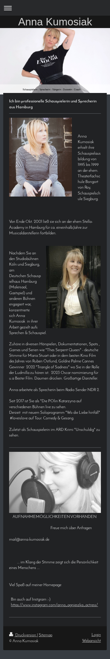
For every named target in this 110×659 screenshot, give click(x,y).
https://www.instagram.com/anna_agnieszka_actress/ (54, 605)
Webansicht (91, 641)
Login (96, 635)
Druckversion (25, 635)
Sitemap (45, 635)
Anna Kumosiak (55, 22)
